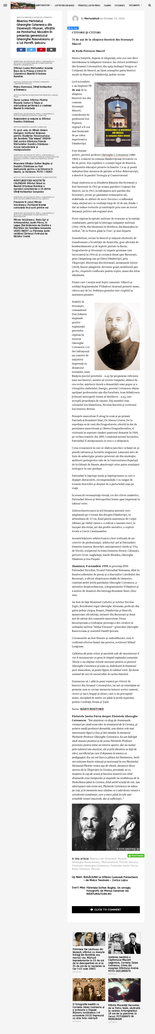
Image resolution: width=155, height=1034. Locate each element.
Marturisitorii (91, 18)
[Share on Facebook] (21, 50)
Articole (18, 5)
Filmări (107, 5)
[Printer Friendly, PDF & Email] (135, 855)
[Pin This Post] (41, 50)
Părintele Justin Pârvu (89, 5)
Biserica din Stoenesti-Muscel (108, 858)
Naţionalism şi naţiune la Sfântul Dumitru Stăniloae (32, 120)
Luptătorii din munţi (64, 5)
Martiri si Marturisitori (41, 63)
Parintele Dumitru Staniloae (34, 116)
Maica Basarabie (28, 177)
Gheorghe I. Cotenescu (114, 154)
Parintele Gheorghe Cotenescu (38, 17)
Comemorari (27, 215)
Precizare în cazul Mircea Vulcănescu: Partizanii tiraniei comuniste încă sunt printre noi (31, 205)
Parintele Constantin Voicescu (31, 83)
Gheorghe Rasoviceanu (86, 862)
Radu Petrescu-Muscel (86, 869)
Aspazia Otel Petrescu (31, 82)
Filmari (25, 157)
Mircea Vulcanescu (40, 199)
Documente (134, 5)
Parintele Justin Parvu (124, 865)
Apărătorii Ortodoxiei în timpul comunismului (34, 62)
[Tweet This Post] (31, 50)
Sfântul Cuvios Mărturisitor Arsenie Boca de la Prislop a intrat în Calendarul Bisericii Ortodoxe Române (33, 72)
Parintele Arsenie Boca (23, 65)
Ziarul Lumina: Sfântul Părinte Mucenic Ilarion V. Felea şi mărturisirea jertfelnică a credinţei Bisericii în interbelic (32, 104)
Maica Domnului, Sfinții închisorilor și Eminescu (33, 88)
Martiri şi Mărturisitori (38, 5)
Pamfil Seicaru (128, 862)
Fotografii (120, 5)
